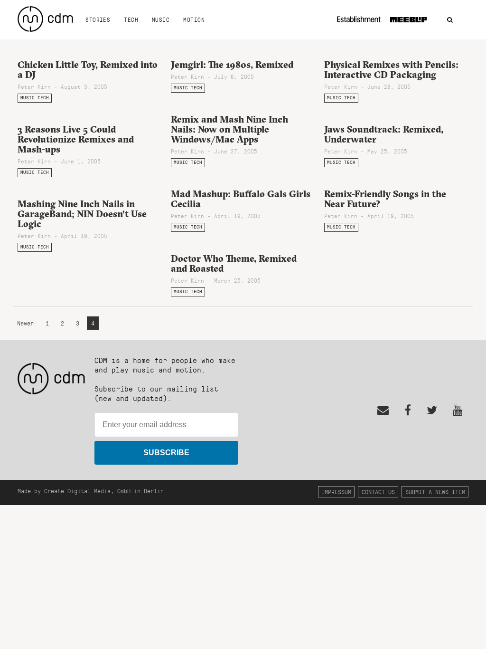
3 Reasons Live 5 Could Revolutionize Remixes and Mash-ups (76, 139)
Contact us (378, 491)
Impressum (336, 491)
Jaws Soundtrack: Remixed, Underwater (383, 134)
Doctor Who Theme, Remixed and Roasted (234, 263)
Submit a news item (435, 491)
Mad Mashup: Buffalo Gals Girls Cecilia (240, 199)
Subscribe (166, 453)
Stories (97, 19)
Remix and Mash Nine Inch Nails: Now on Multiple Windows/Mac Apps (229, 129)
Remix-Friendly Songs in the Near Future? (385, 199)
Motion (194, 19)
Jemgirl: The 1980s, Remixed (232, 64)
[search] (449, 20)
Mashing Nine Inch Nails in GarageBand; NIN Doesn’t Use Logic (82, 213)
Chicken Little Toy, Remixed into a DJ (88, 69)
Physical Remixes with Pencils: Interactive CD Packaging (391, 69)
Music (160, 19)
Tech (131, 19)
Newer (27, 323)
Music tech (34, 98)
